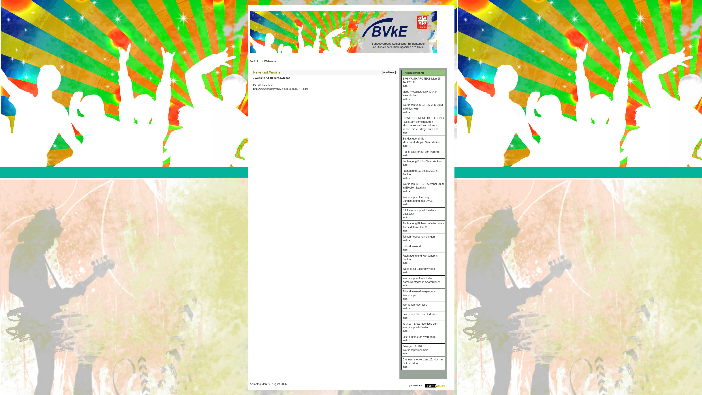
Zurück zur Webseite (263, 61)
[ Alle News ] (389, 72)
